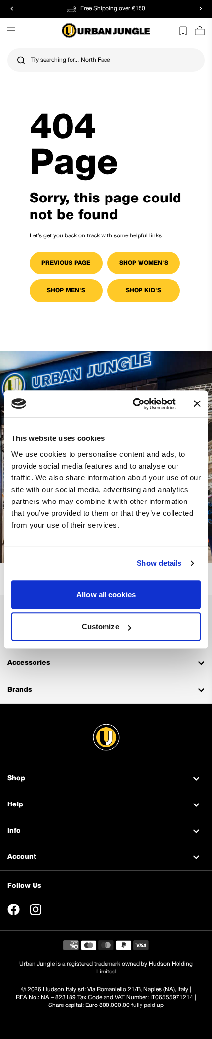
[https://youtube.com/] (58, 909)
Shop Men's (66, 290)
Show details (159, 563)
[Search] (21, 60)
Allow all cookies (106, 594)
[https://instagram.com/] (35, 909)
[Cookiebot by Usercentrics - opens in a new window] (133, 404)
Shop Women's (143, 263)
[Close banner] (197, 404)
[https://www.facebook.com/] (13, 909)
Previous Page (65, 263)
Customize (100, 626)
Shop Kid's (143, 290)
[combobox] (106, 60)
